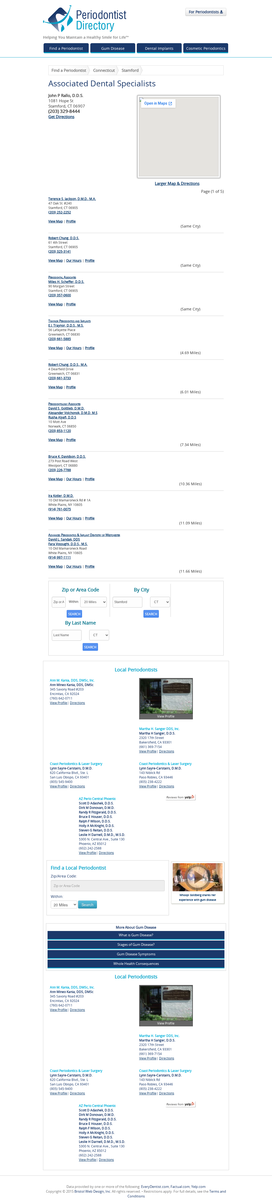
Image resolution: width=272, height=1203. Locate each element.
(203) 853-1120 (59, 431)
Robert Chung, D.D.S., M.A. (67, 364)
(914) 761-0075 (59, 509)
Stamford (130, 70)
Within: (57, 896)
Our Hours (74, 260)
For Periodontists (204, 11)
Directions (77, 703)
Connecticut (104, 70)
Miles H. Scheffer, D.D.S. (66, 279)
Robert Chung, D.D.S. (63, 238)
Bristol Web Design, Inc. (92, 1191)
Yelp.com (198, 1186)
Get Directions (61, 116)
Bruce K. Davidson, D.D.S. (67, 456)
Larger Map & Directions (177, 183)
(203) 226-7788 (59, 470)
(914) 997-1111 (59, 557)
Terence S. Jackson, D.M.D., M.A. (72, 199)
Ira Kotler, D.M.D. (61, 495)
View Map (55, 221)
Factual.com (180, 1186)
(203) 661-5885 (59, 339)
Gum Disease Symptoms (136, 954)
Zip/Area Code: (64, 876)
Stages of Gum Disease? (136, 944)
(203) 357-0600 (59, 295)
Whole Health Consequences (136, 963)
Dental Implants (159, 48)
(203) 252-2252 (59, 212)
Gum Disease (113, 48)
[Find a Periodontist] (84, 18)
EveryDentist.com (155, 1186)
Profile (71, 221)
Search (88, 904)
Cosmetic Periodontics (206, 48)
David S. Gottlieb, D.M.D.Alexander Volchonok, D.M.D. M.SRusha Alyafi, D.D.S (72, 411)
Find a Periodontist (66, 48)
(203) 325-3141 (59, 251)
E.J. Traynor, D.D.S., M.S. (69, 323)
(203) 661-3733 (59, 378)
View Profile (58, 703)
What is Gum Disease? (136, 935)
